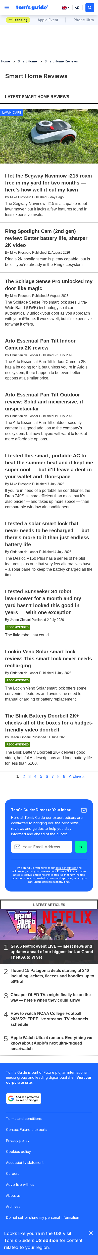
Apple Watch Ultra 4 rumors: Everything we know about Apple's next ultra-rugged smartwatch (51, 1043)
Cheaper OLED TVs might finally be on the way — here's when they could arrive (51, 997)
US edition (46, 1240)
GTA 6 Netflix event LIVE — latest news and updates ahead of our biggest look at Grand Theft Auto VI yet (52, 951)
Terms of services (66, 867)
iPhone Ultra (83, 20)
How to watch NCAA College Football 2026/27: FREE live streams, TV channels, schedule (50, 1019)
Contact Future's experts (26, 1129)
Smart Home (27, 61)
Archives (76, 777)
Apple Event (48, 20)
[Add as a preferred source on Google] (23, 1098)
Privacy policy (17, 1140)
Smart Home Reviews (61, 61)
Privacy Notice (65, 871)
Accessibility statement (24, 1162)
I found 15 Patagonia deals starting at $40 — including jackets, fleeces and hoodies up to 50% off (52, 976)
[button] (89, 7)
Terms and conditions (24, 1118)
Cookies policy (18, 1151)
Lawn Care (11, 112)
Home (5, 61)
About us (13, 1195)
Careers (12, 1173)
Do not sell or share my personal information (42, 1217)
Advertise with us (20, 1184)
